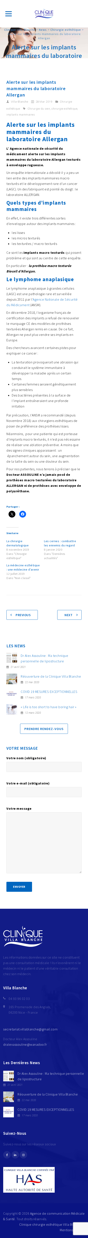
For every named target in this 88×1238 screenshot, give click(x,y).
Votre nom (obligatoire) (26, 758)
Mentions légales (72, 1230)
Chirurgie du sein (39, 108)
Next (68, 615)
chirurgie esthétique (64, 108)
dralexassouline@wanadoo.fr (25, 1044)
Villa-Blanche (19, 101)
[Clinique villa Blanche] (44, 14)
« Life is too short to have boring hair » (48, 707)
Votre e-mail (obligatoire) (28, 783)
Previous (23, 615)
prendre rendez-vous (44, 729)
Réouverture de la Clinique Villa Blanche (51, 676)
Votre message (19, 808)
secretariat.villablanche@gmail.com (30, 1029)
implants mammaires (20, 114)
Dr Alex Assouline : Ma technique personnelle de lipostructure (44, 658)
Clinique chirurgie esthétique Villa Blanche (50, 1224)
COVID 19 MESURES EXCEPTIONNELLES (49, 691)
